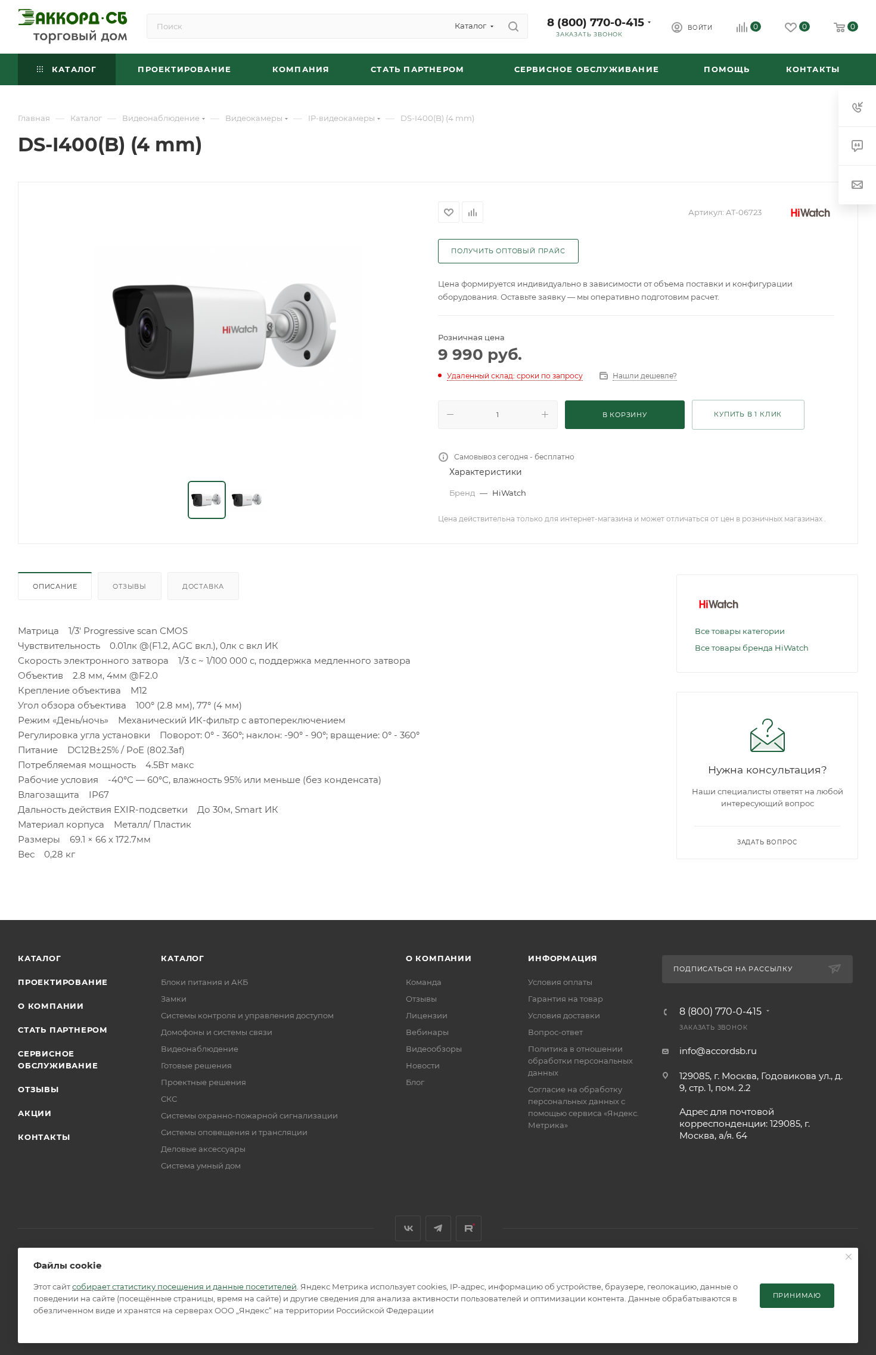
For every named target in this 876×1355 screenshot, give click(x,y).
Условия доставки (564, 1015)
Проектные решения (203, 1082)
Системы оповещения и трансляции (234, 1132)
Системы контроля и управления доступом (247, 1015)
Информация (563, 958)
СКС (169, 1099)
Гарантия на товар (565, 998)
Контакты (44, 1137)
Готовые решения (196, 1065)
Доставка (203, 586)
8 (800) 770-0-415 (595, 22)
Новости (423, 1065)
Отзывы (130, 586)
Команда (424, 982)
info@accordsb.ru (718, 1050)
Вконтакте (408, 1228)
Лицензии (427, 1015)
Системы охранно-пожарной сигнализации (249, 1115)
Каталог (39, 958)
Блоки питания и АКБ (204, 982)
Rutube (469, 1228)
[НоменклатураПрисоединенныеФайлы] (228, 332)
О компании (51, 1006)
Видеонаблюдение (199, 1048)
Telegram (438, 1228)
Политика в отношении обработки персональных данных (580, 1060)
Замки (174, 998)
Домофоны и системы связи (216, 1032)
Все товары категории (740, 631)
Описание (55, 586)
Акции (35, 1113)
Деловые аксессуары (203, 1149)
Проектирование (63, 982)
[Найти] (513, 26)
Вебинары (427, 1032)
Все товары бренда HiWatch (752, 647)
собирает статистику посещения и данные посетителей (184, 1286)
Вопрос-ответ (555, 1032)
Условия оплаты (560, 982)
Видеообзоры (434, 1048)
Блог (415, 1082)
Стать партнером (63, 1029)
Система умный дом (201, 1165)
